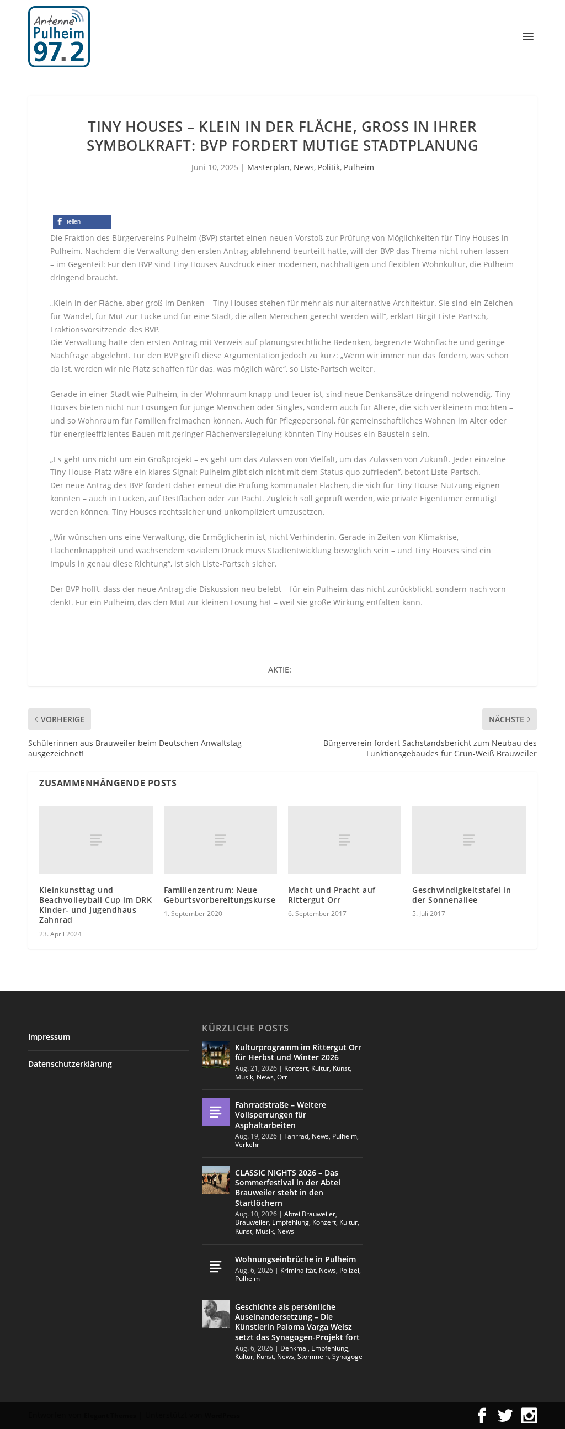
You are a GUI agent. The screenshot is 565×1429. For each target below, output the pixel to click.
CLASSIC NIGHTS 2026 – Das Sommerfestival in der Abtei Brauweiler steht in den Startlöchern (287, 1187)
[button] (82, 222)
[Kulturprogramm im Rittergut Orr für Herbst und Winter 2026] (216, 1054)
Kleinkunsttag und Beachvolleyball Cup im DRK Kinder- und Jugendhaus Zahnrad (95, 905)
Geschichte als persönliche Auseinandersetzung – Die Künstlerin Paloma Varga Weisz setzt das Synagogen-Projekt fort (297, 1321)
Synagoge (347, 1356)
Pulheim (359, 167)
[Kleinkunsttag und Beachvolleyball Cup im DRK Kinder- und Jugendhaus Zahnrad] (95, 840)
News (304, 167)
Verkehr (247, 1144)
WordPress (222, 1415)
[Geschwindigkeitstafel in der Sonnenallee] (468, 840)
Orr (282, 1077)
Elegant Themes (110, 1415)
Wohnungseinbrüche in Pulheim (295, 1259)
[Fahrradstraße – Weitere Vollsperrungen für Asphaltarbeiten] (216, 1112)
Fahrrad (296, 1136)
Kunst (341, 1068)
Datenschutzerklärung (70, 1063)
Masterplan (268, 167)
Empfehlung (290, 1222)
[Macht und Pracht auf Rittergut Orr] (344, 840)
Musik (244, 1077)
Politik (329, 167)
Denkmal (294, 1348)
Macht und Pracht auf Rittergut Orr (332, 895)
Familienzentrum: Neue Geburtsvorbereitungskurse (220, 895)
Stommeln (313, 1356)
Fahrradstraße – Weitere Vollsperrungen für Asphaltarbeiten (280, 1114)
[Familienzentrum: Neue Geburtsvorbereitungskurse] (220, 840)
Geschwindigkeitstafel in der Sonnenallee (461, 895)
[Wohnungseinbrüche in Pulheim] (216, 1266)
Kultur (320, 1068)
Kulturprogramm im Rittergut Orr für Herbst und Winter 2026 (298, 1052)
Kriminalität (298, 1270)
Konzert (296, 1068)
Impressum (49, 1036)
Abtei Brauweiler (309, 1214)
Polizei (349, 1270)
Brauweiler (252, 1222)
